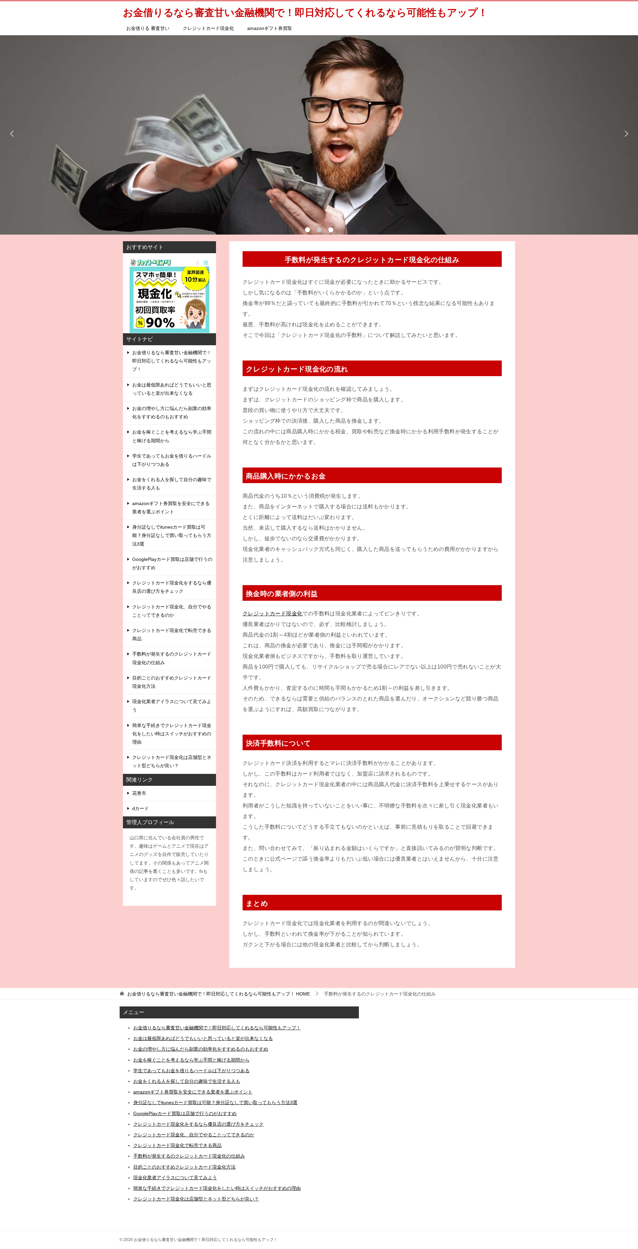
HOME (218, 993)
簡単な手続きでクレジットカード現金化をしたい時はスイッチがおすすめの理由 (171, 734)
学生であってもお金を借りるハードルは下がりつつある (171, 460)
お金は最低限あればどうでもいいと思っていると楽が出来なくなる (171, 389)
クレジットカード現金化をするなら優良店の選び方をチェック (171, 587)
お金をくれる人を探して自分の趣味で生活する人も (171, 483)
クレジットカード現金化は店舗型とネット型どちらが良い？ (171, 761)
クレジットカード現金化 (208, 28)
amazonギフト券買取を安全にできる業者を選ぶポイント (171, 507)
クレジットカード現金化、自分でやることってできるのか (171, 611)
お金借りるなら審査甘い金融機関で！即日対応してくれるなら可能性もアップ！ (171, 361)
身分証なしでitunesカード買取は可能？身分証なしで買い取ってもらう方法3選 (171, 535)
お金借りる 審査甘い (147, 28)
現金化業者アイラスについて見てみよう (171, 705)
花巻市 (139, 793)
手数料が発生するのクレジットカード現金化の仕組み (171, 658)
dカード (140, 808)
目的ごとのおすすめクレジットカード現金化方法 (171, 682)
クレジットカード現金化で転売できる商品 (171, 634)
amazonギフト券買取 (269, 28)
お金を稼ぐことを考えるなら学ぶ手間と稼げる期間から (171, 436)
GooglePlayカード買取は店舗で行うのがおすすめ (172, 563)
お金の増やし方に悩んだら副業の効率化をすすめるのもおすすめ (171, 412)
